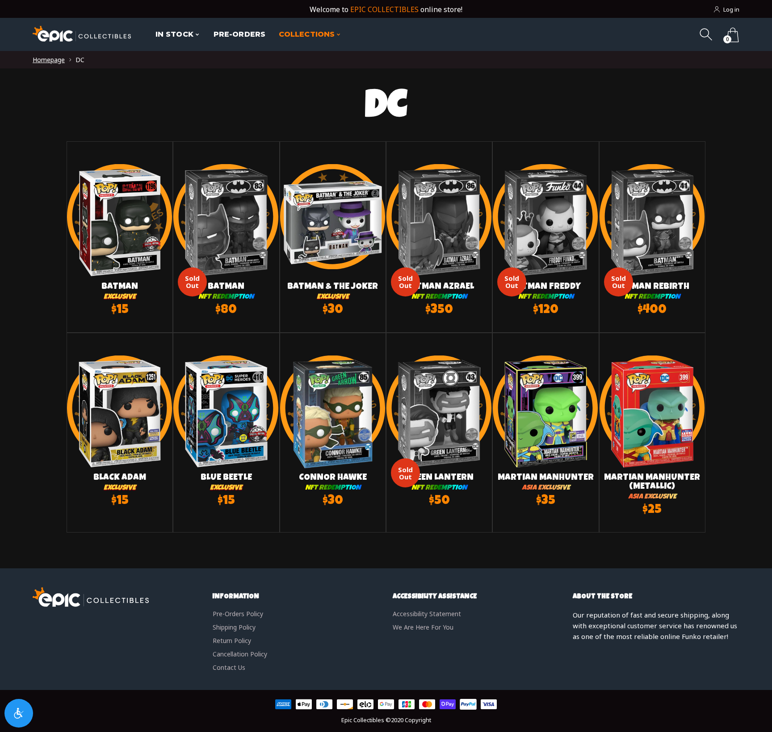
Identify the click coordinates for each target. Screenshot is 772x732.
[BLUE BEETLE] (226, 424)
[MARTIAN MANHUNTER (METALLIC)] (652, 424)
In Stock (174, 34)
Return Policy (232, 640)
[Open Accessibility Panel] (18, 713)
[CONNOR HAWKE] (333, 424)
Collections (307, 34)
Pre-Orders (239, 34)
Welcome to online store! (386, 9)
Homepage (49, 59)
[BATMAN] (119, 233)
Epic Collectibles (362, 720)
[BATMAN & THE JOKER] (333, 233)
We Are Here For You (423, 627)
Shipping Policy (234, 627)
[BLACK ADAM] (119, 424)
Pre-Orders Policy (238, 613)
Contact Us (229, 667)
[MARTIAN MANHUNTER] (545, 424)
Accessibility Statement (427, 613)
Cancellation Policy (240, 654)
